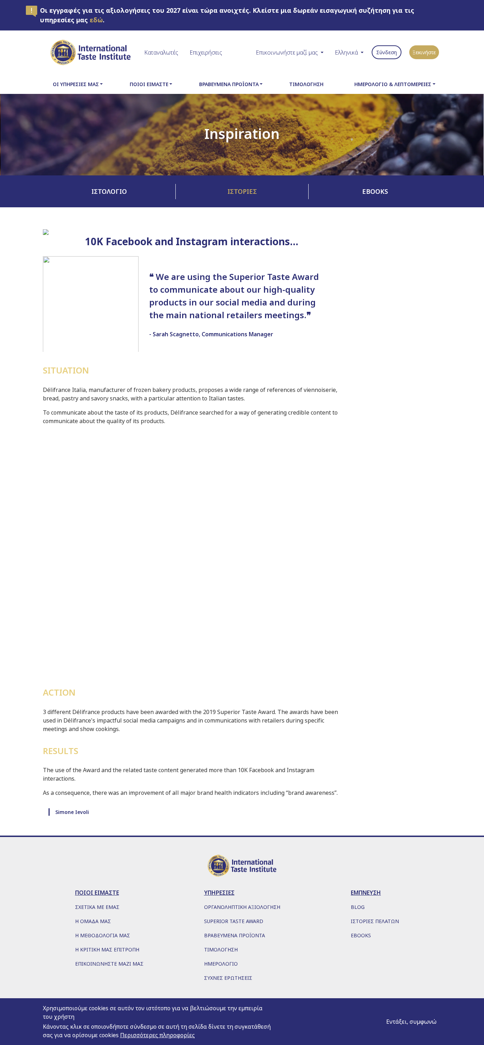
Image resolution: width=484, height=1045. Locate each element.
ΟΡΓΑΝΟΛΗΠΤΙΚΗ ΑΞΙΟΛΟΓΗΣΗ (242, 907)
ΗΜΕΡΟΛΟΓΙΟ (221, 963)
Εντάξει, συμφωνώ (411, 1022)
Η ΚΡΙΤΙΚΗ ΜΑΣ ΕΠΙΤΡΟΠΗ (107, 949)
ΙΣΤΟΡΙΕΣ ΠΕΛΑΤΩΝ (375, 921)
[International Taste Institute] (91, 52)
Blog (358, 907)
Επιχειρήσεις (206, 52)
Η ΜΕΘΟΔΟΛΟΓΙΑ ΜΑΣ (102, 935)
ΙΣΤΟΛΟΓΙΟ (109, 191)
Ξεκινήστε (424, 52)
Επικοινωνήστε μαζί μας (287, 52)
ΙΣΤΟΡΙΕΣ (242, 191)
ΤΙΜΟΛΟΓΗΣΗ (306, 84)
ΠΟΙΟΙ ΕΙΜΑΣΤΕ (149, 84)
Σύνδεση (386, 52)
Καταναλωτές (161, 52)
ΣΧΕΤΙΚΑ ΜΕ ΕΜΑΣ (97, 907)
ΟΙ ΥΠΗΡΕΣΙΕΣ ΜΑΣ (76, 84)
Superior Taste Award (233, 921)
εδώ (96, 20)
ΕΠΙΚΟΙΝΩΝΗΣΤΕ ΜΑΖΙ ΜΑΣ (109, 963)
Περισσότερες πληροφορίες (157, 1035)
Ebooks (375, 191)
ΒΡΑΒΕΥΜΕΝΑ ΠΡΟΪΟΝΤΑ (229, 84)
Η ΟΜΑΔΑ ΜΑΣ (93, 921)
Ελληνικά (346, 52)
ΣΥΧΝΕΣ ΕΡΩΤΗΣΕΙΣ (228, 977)
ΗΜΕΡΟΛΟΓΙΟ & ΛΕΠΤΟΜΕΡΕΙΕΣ (392, 84)
